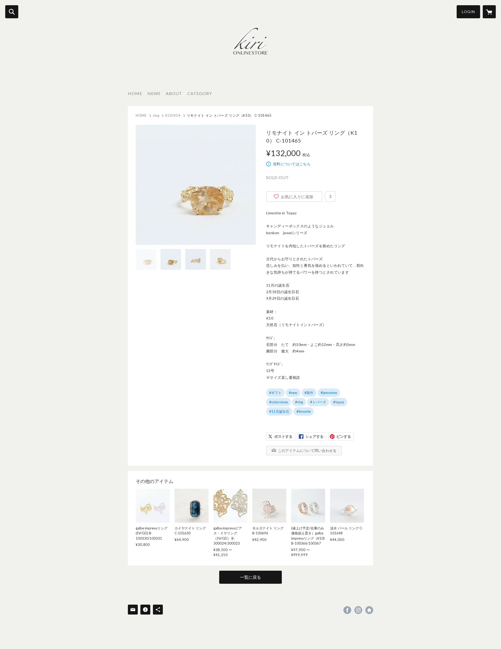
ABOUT (174, 93)
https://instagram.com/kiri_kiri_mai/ (358, 610)
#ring (299, 402)
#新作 (309, 393)
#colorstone (278, 402)
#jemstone (329, 393)
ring (156, 115)
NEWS (153, 93)
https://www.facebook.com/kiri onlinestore (347, 610)
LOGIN (468, 11)
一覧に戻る (250, 577)
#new (293, 393)
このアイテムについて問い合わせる (307, 450)
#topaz (338, 402)
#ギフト (275, 393)
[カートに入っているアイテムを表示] (489, 11)
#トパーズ (318, 402)
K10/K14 (173, 115)
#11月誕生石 (279, 411)
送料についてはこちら (292, 164)
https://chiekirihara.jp (369, 610)
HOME (135, 93)
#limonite (303, 411)
